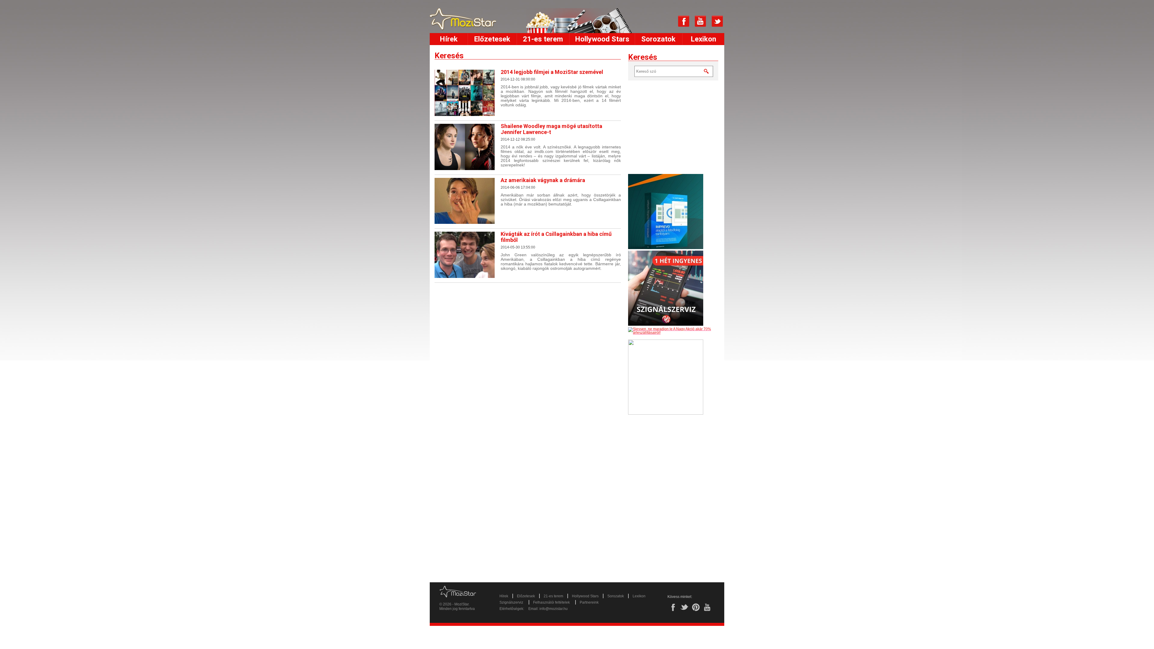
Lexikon (703, 39)
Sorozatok (658, 39)
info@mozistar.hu (553, 609)
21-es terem (543, 39)
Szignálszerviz (511, 602)
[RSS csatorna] (667, 21)
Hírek (449, 39)
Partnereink (589, 602)
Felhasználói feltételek (551, 602)
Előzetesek (492, 39)
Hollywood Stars (602, 39)
